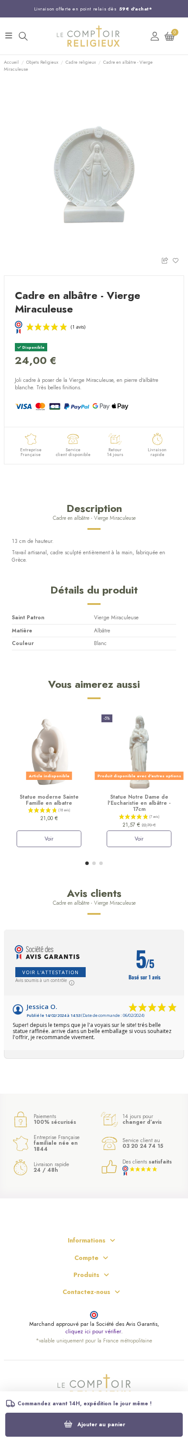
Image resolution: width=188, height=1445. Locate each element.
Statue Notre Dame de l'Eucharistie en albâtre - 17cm (139, 803)
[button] (87, 863)
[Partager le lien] (166, 260)
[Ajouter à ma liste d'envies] (178, 260)
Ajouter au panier (101, 1424)
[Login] (154, 36)
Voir (49, 839)
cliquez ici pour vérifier (93, 1331)
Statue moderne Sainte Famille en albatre (49, 800)
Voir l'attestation (50, 972)
